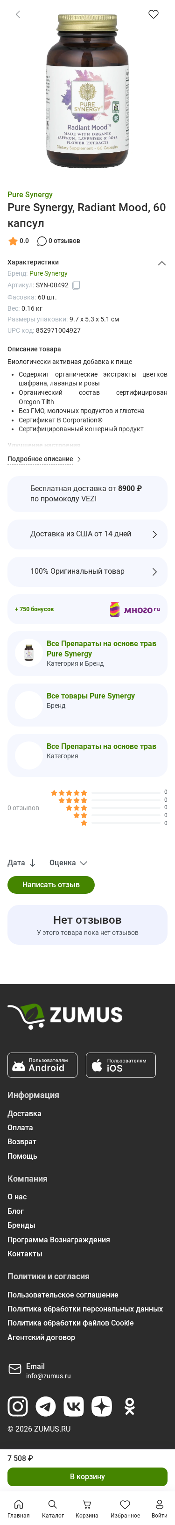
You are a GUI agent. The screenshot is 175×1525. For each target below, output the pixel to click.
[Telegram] (45, 1406)
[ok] (129, 1406)
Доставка (24, 1113)
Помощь (22, 1156)
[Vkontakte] (73, 1406)
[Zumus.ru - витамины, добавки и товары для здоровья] (64, 1020)
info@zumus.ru (48, 1376)
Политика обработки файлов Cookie (70, 1322)
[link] (17, 14)
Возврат (21, 1141)
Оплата (20, 1127)
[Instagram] (17, 1406)
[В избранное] (153, 14)
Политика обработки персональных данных (85, 1308)
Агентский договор (41, 1337)
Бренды (21, 1225)
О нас (17, 1196)
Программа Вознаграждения (58, 1239)
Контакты (24, 1253)
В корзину (87, 1476)
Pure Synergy (30, 194)
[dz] (101, 1406)
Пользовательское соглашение (63, 1294)
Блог (15, 1211)
